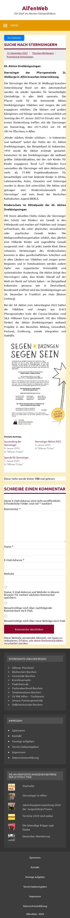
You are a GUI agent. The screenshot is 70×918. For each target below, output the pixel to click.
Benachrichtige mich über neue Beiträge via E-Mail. (35, 620)
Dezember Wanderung (36, 836)
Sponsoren (18, 730)
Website (9, 573)
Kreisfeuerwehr (21, 680)
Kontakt (17, 735)
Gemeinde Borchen (23, 675)
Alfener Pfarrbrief (23, 667)
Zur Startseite (14, 38)
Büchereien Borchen (24, 671)
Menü (14, 25)
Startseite (28, 785)
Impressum (18, 752)
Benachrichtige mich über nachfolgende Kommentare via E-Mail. (28, 609)
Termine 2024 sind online (37, 815)
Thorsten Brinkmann (43, 52)
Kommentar (12, 508)
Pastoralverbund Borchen (27, 688)
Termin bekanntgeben (25, 746)
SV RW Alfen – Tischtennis (28, 696)
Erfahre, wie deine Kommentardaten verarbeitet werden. (33, 642)
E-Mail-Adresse (14, 559)
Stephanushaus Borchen (26, 692)
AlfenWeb (35, 8)
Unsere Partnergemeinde (27, 700)
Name (8, 546)
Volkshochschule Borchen (27, 704)
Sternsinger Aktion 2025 (48, 441)
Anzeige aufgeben (23, 741)
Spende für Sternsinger (16, 457)
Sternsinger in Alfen (34, 795)
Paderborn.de (20, 684)
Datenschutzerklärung (25, 757)
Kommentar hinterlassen (20, 56)
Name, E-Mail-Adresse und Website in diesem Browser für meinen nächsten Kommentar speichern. (31, 594)
